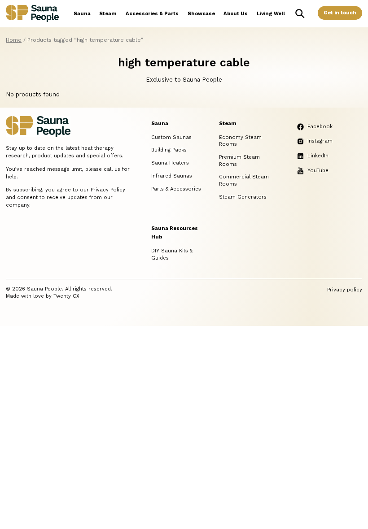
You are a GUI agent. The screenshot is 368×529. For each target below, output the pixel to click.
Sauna (82, 14)
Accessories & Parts (152, 14)
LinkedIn (318, 156)
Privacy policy (344, 290)
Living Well (271, 14)
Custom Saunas (171, 137)
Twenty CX (66, 296)
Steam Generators (243, 197)
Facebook (320, 127)
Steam (108, 14)
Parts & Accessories (176, 189)
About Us (235, 14)
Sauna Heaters (170, 163)
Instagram (320, 141)
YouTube (318, 170)
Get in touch (340, 13)
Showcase (201, 14)
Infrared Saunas (171, 176)
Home (14, 40)
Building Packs (169, 150)
